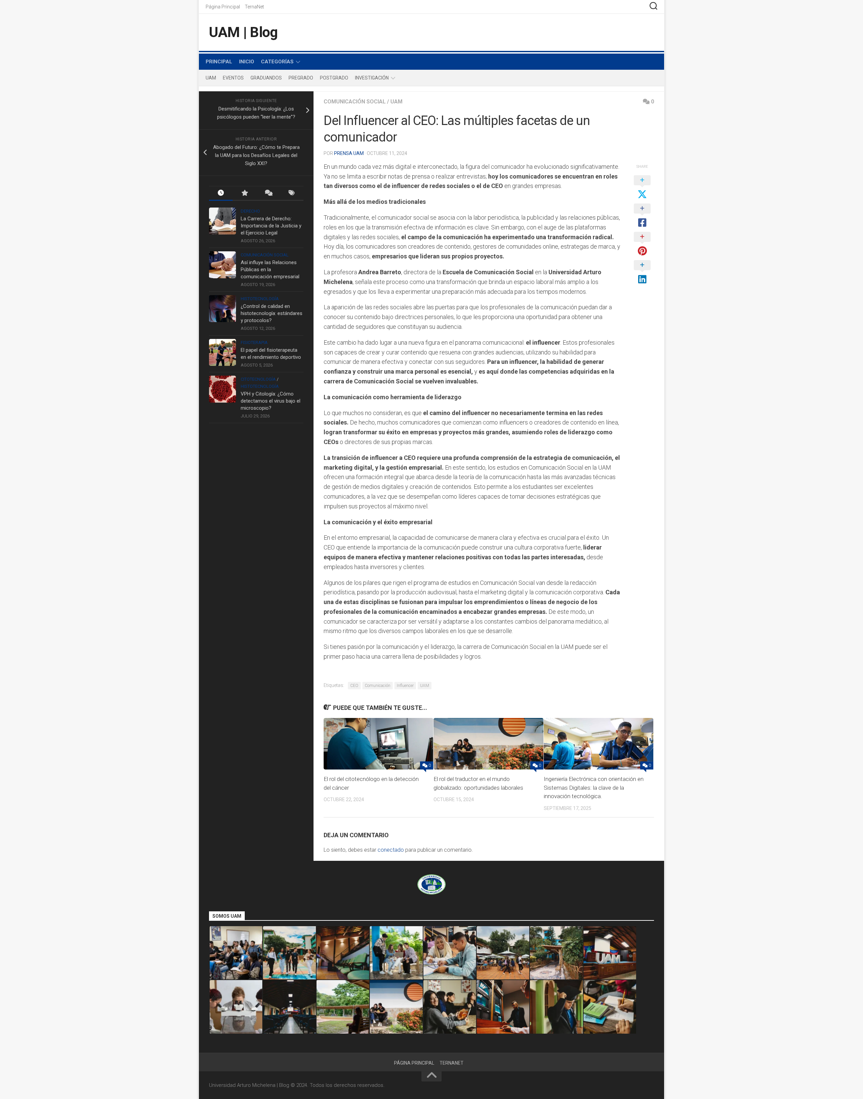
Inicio (246, 62)
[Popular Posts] (244, 193)
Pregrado (301, 78)
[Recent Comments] (268, 193)
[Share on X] (642, 187)
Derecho (250, 211)
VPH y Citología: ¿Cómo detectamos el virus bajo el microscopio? (270, 401)
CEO (354, 685)
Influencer (405, 685)
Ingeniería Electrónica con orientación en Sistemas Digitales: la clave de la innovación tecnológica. (594, 787)
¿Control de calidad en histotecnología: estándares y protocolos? (271, 313)
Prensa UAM (349, 153)
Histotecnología (260, 298)
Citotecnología (258, 379)
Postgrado (334, 78)
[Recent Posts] (221, 193)
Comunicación (377, 685)
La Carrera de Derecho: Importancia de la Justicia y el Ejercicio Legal (271, 226)
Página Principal (223, 6)
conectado (391, 850)
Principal (219, 62)
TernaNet (254, 6)
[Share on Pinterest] (642, 244)
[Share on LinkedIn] (642, 272)
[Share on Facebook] (642, 215)
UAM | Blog (243, 32)
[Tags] (291, 193)
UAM (211, 78)
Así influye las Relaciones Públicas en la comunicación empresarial (270, 269)
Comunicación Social (355, 101)
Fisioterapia (254, 342)
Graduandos (266, 78)
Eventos (233, 78)
